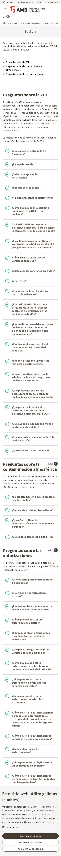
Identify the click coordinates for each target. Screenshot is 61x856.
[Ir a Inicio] (4, 23)
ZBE (6, 16)
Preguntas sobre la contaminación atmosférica (24, 68)
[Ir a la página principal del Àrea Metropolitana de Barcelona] (27, 9)
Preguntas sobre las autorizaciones (24, 74)
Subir (50, 463)
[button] (8, 2)
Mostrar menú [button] (5, 6)
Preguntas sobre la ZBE (17, 61)
